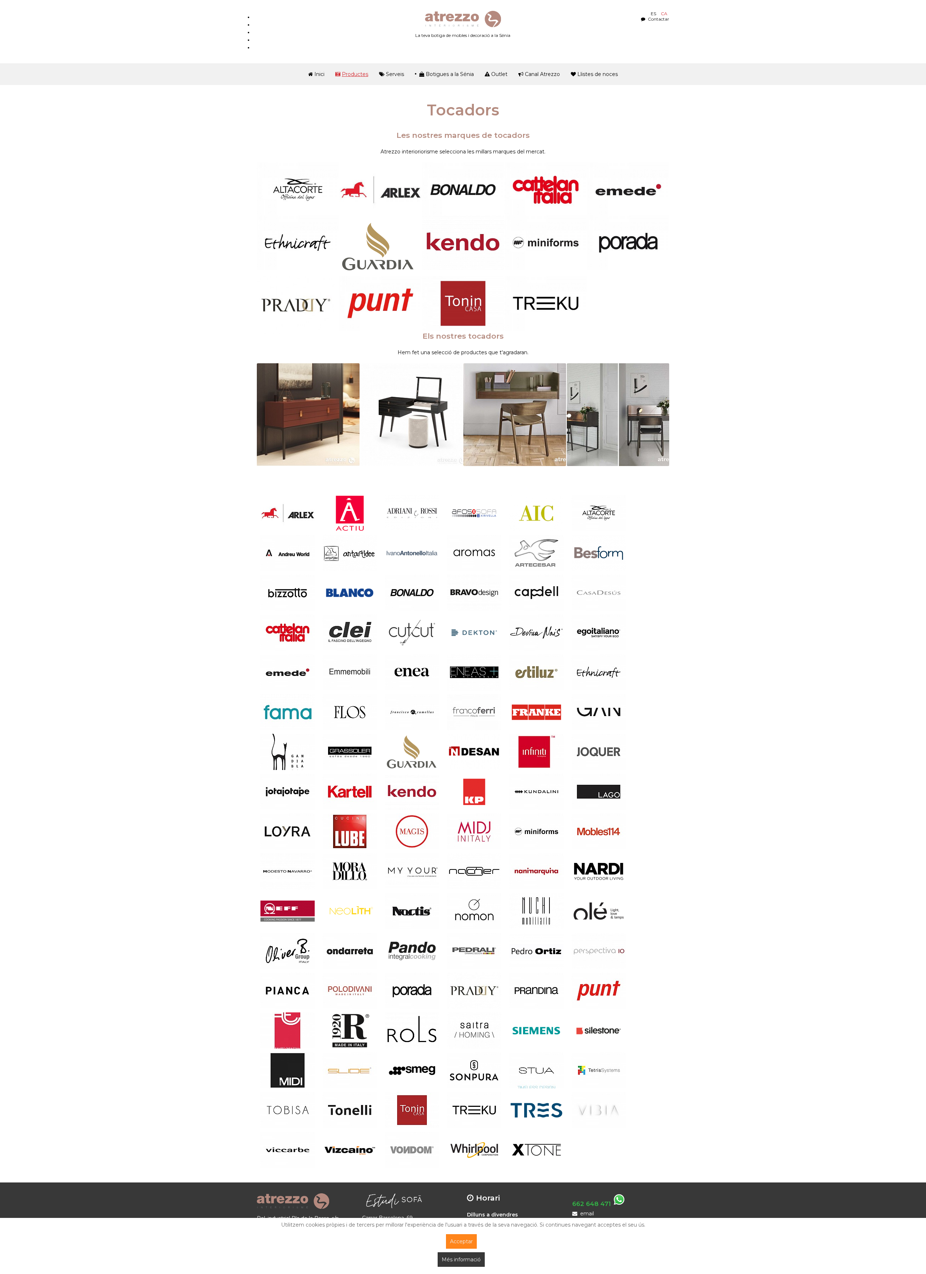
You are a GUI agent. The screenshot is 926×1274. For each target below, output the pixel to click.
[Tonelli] (350, 1110)
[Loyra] (287, 831)
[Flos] (350, 712)
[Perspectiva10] (598, 951)
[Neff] (287, 911)
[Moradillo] (350, 871)
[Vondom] (412, 1150)
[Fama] (287, 712)
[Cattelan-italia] (545, 189)
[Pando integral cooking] (412, 951)
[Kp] (474, 791)
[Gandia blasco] (287, 752)
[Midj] (474, 831)
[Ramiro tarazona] (287, 1030)
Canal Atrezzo (542, 74)
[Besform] (598, 553)
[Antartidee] (350, 553)
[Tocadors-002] (411, 414)
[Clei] (350, 632)
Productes (355, 74)
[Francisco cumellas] (412, 712)
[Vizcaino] (350, 1150)
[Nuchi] (536, 911)
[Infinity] (536, 752)
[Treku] (545, 303)
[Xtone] (536, 1150)
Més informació (461, 1259)
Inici (319, 74)
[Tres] (536, 1110)
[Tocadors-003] (514, 414)
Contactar (658, 19)
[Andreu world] (287, 553)
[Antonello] (412, 553)
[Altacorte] (298, 189)
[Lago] (598, 791)
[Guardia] (380, 246)
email (587, 1213)
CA (664, 13)
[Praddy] (298, 305)
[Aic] (536, 513)
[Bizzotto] (287, 592)
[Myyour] (412, 871)
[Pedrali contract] (474, 951)
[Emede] (628, 189)
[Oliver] (287, 951)
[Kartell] (350, 791)
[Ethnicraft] (298, 242)
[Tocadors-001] (308, 414)
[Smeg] (412, 1070)
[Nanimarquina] (536, 871)
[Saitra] (474, 1030)
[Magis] (412, 831)
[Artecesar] (536, 553)
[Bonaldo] (463, 189)
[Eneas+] (474, 672)
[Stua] (536, 1070)
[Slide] (350, 1070)
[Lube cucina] (350, 831)
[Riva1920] (350, 1030)
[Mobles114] (598, 831)
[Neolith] (350, 911)
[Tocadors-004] (618, 414)
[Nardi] (598, 871)
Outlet (499, 74)
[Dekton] (474, 632)
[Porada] (628, 242)
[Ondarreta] (350, 951)
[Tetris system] (598, 1070)
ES (654, 13)
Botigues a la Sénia (450, 74)
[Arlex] (380, 189)
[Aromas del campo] (474, 553)
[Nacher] (474, 871)
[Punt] (380, 303)
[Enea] (412, 672)
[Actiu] (350, 513)
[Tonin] (463, 303)
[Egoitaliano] (598, 632)
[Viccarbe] (287, 1150)
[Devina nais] (536, 632)
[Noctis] (412, 911)
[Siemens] (536, 1030)
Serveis (395, 74)
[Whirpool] (474, 1150)
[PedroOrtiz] (536, 951)
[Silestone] (598, 1030)
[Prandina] (536, 990)
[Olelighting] (598, 911)
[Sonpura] (474, 1070)
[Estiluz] (536, 672)
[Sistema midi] (287, 1070)
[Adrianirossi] (412, 513)
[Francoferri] (474, 712)
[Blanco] (350, 592)
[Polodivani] (350, 990)
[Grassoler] (350, 752)
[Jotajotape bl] (287, 791)
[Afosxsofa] (474, 513)
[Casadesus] (598, 592)
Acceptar (461, 1241)
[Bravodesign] (474, 592)
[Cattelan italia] (287, 632)
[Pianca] (287, 990)
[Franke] (536, 712)
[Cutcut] (412, 632)
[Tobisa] (287, 1110)
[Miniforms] (545, 242)
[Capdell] (536, 592)
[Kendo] (463, 242)
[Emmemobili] (350, 672)
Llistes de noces (597, 74)
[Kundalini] (536, 791)
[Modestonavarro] (287, 871)
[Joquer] (598, 752)
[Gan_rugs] (598, 712)
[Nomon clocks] (474, 911)
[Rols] (412, 1030)
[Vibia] (598, 1110)
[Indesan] (474, 752)
